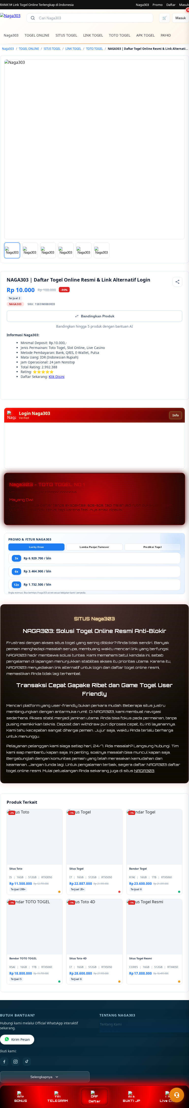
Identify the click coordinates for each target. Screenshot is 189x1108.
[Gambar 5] (84, 250)
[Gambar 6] (102, 250)
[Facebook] (4, 1061)
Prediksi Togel (152, 547)
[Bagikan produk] (177, 282)
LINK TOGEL (93, 35)
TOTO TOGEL (119, 35)
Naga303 (142, 4)
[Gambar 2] (30, 250)
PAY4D (166, 35)
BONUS (20, 1101)
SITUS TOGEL (66, 35)
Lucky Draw (36, 547)
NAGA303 (144, 771)
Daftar (170, 4)
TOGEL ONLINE (37, 35)
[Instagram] (15, 1061)
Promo (158, 4)
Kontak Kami (110, 1032)
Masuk (184, 4)
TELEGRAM (57, 1101)
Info (176, 415)
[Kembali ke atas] (178, 1083)
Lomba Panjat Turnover (94, 547)
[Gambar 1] (12, 250)
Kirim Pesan (20, 1039)
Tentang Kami (111, 1024)
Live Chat (168, 1101)
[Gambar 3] (48, 250)
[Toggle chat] (176, 1095)
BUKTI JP (131, 1101)
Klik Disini (56, 376)
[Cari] (33, 18)
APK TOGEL (145, 35)
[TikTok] (27, 1061)
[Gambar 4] (66, 250)
